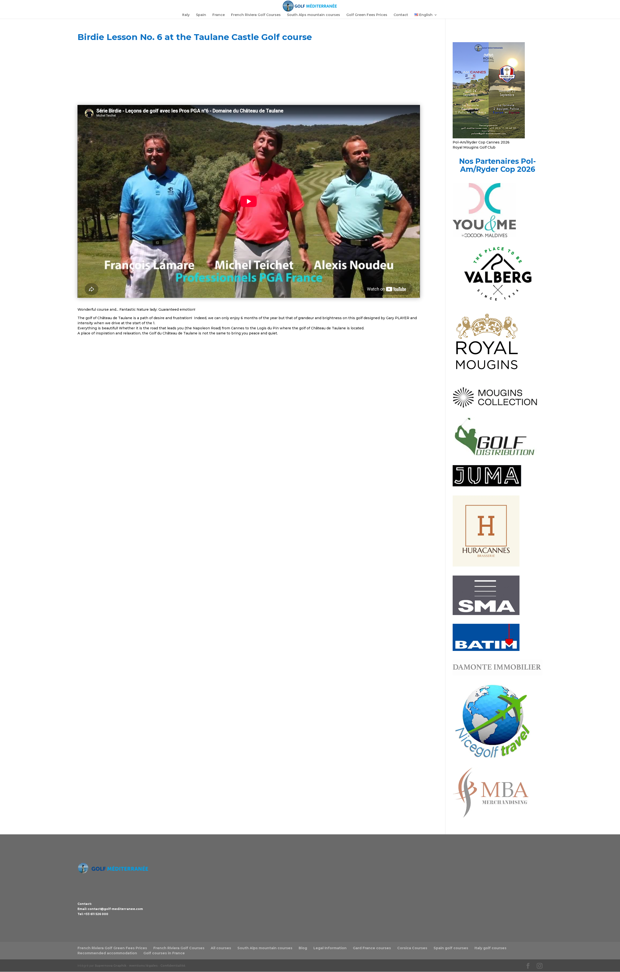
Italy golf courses (490, 948)
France (218, 15)
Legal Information (330, 948)
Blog (303, 948)
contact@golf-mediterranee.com (115, 909)
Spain (201, 15)
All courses (221, 948)
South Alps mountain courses (313, 15)
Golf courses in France (164, 953)
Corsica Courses (412, 948)
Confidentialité (172, 965)
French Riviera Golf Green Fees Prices (112, 948)
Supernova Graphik (110, 965)
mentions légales (143, 965)
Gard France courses (372, 948)
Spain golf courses (451, 948)
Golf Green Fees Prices (366, 15)
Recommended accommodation (107, 953)
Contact (401, 15)
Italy (186, 15)
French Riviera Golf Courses (256, 15)
